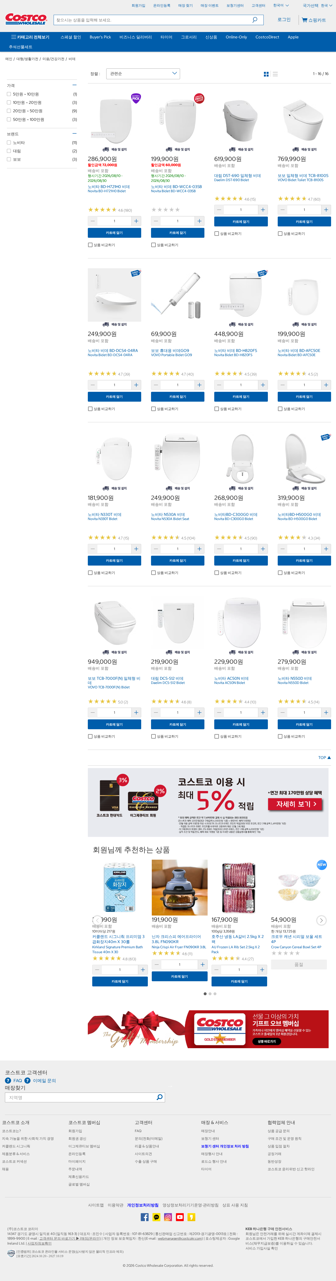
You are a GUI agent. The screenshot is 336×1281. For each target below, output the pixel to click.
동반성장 (274, 1161)
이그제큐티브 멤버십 (84, 1146)
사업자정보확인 (40, 1243)
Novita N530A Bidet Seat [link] (170, 519)
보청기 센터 (210, 1138)
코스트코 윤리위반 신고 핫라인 (291, 1169)
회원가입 (75, 1131)
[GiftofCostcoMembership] (208, 1046)
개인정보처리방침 (143, 1204)
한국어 (278, 5)
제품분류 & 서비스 (16, 1154)
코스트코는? (11, 1131)
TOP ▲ (324, 757)
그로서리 (189, 36)
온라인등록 (77, 1154)
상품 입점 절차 (279, 1146)
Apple (293, 36)
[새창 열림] (11, 1254)
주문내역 (75, 1169)
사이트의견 (143, 1154)
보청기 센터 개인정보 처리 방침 (225, 1146)
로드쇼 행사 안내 (214, 1161)
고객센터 (144, 1122)
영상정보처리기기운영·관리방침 (191, 1204)
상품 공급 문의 (279, 1131)
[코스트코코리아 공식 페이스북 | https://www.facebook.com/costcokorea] (145, 1219)
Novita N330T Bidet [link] (102, 519)
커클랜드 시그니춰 (16, 1146)
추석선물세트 (20, 46)
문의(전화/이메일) (149, 1138)
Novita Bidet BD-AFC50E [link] (297, 355)
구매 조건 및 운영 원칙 (285, 1138)
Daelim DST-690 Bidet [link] (231, 180)
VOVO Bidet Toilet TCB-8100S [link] (300, 180)
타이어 (166, 36)
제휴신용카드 (78, 1176)
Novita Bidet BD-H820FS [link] (233, 355)
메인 (8, 59)
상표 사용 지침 (235, 1204)
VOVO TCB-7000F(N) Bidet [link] (109, 687)
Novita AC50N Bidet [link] (229, 682)
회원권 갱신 (77, 1138)
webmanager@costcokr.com (180, 1238)
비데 (72, 59)
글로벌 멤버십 (79, 1184)
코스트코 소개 (16, 1122)
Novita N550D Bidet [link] (293, 682)
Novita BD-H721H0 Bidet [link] (107, 191)
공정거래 (274, 1154)
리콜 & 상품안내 (147, 1146)
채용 (5, 1169)
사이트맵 (96, 1204)
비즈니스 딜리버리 (136, 36)
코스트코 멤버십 (84, 1122)
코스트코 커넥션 (14, 1161)
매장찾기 (15, 1087)
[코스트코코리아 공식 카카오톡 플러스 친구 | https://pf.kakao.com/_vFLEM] (157, 1219)
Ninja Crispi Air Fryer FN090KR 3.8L (179, 947)
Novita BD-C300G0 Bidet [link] (233, 519)
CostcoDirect (267, 36)
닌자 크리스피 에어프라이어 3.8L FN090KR (176, 939)
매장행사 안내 (212, 1154)
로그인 (284, 19)
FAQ (138, 1131)
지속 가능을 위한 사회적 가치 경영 (28, 1138)
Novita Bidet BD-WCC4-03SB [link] (173, 191)
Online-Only (236, 36)
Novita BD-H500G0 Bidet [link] (297, 519)
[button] (257, 20)
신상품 (211, 36)
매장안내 (208, 1131)
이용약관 (115, 1204)
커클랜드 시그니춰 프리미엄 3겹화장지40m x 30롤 (118, 939)
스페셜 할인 (71, 36)
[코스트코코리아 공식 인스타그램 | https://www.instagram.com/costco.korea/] (168, 1219)
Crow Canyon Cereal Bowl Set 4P (296, 947)
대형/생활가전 (27, 59)
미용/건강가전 (53, 59)
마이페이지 (77, 1161)
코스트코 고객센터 (26, 1072)
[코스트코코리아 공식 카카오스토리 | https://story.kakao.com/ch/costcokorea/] (191, 1219)
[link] (114, 144)
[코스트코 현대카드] (208, 834)
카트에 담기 (114, 233)
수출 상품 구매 (146, 1161)
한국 (324, 5)
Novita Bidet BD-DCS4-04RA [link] (110, 355)
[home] (26, 19)
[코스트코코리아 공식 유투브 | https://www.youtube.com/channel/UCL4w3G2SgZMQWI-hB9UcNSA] (180, 1219)
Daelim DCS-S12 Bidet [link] (168, 682)
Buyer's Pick (100, 36)
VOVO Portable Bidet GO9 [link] (171, 355)
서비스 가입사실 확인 (261, 1248)
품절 (298, 964)
